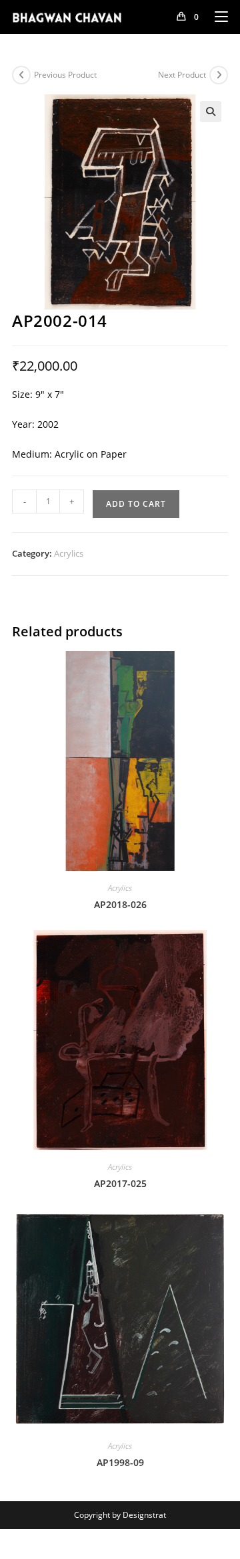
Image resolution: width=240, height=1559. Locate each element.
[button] (210, 111)
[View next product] (218, 75)
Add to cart (136, 503)
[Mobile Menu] (216, 17)
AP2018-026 (120, 904)
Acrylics (68, 553)
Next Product (182, 74)
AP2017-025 (120, 1183)
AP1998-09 (120, 1462)
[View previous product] (21, 75)
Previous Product (65, 74)
